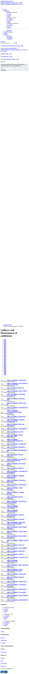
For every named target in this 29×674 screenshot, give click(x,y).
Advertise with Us (8, 32)
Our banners (10, 37)
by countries (10, 19)
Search (5, 33)
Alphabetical (4, 640)
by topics (9, 15)
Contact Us (9, 38)
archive (8, 16)
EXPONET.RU (8, 325)
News (5, 9)
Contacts (6, 34)
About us (3, 658)
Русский (3, 41)
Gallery (2, 631)
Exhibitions (6, 11)
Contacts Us (4, 666)
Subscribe (9, 30)
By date (2, 637)
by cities (9, 13)
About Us (9, 36)
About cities (3, 652)
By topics (3, 643)
